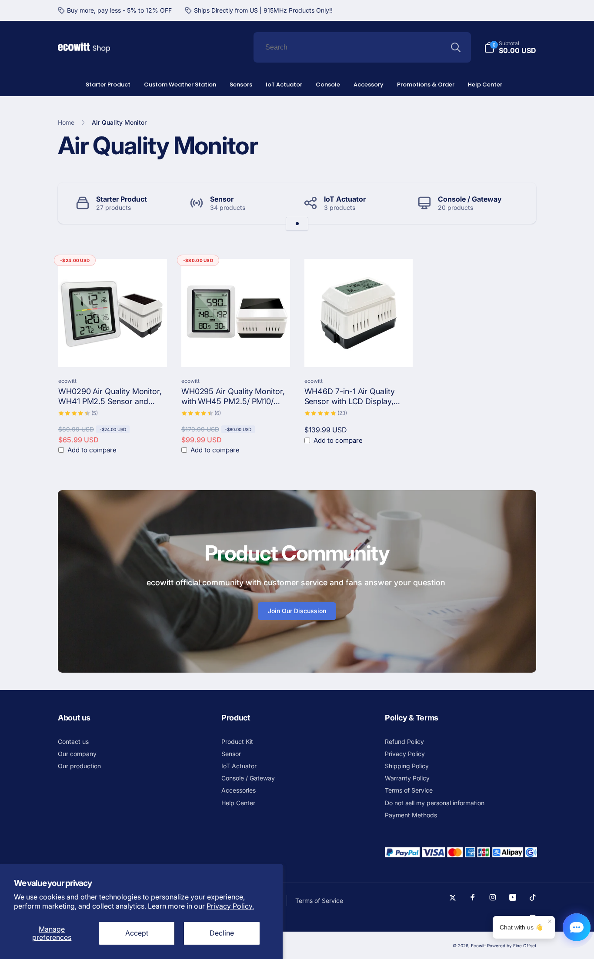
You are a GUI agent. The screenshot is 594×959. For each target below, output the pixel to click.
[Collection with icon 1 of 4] (297, 223)
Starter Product (121, 199)
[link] (115, 10)
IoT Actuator (345, 199)
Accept (136, 933)
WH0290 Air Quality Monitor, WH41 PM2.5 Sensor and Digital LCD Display (110, 397)
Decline (222, 933)
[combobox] (362, 47)
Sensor (222, 199)
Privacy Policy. (230, 906)
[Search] (455, 47)
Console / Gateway (470, 199)
